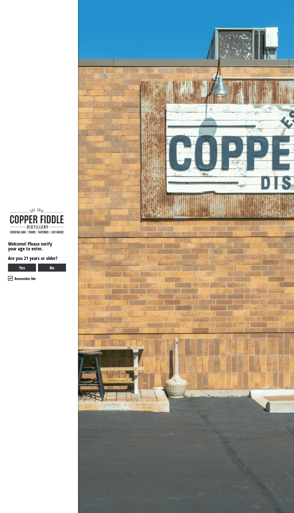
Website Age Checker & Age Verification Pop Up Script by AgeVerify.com (289, 512)
